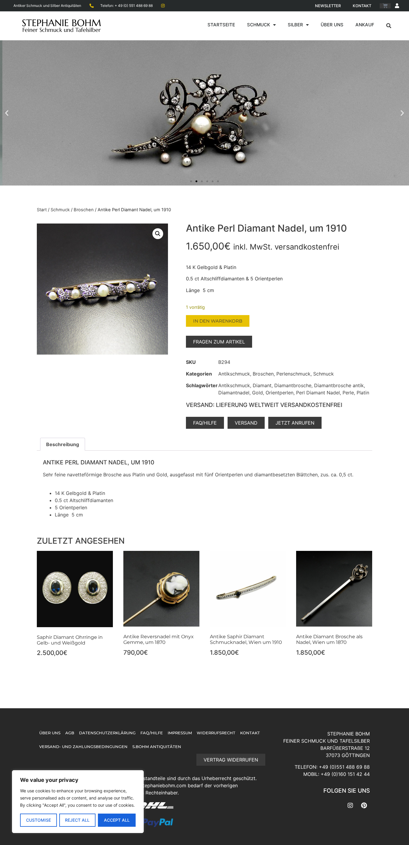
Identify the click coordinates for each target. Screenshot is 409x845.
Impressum (180, 733)
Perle (348, 393)
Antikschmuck (234, 374)
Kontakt (362, 5)
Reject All (77, 820)
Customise (38, 820)
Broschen (84, 209)
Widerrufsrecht (216, 733)
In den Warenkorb (217, 321)
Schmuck (258, 25)
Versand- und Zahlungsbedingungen (83, 746)
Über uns (332, 25)
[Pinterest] (364, 805)
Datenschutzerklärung (107, 733)
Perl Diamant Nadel (318, 393)
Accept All (117, 820)
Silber (295, 25)
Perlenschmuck (293, 374)
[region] (78, 801)
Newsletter (328, 5)
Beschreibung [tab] (62, 444)
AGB (69, 733)
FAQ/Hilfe (151, 733)
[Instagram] (350, 805)
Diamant (262, 385)
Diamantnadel (233, 393)
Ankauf (364, 25)
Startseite (221, 25)
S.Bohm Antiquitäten (156, 746)
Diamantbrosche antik (339, 385)
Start (42, 209)
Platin (363, 393)
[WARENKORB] (385, 5)
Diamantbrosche (292, 385)
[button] (388, 25)
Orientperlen (279, 393)
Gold (257, 393)
